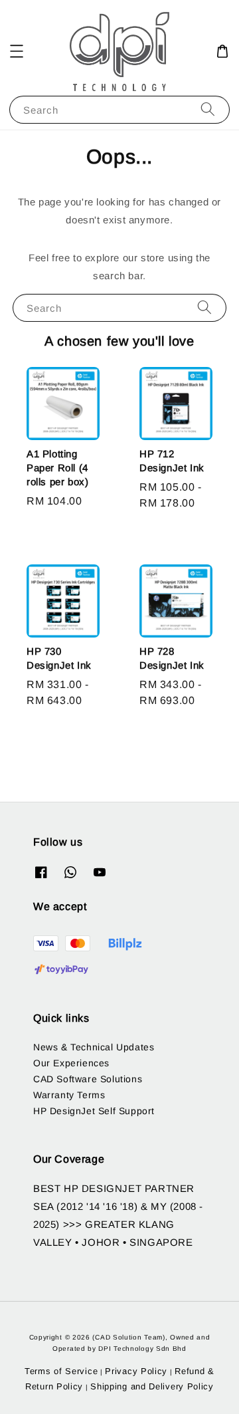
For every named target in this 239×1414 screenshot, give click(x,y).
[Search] (208, 109)
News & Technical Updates (93, 1047)
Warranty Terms (69, 1095)
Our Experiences (71, 1063)
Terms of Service (61, 1371)
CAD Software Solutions (87, 1079)
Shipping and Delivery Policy (152, 1386)
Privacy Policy (136, 1371)
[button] (16, 51)
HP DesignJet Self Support (94, 1111)
